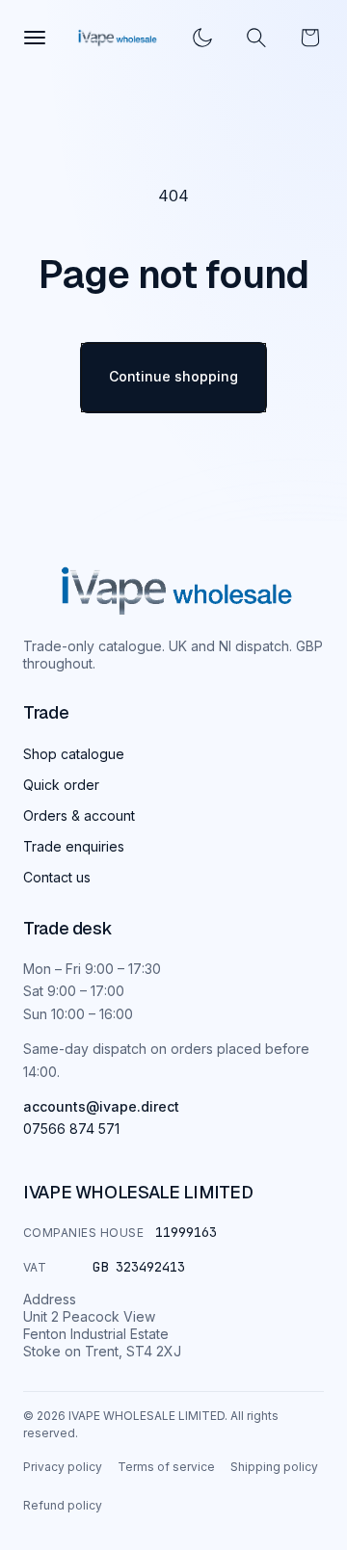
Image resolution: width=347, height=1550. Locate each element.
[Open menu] (34, 37)
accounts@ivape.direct (101, 1106)
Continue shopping (173, 376)
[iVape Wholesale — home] (177, 591)
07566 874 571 (71, 1128)
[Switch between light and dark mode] (202, 37)
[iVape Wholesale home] (118, 38)
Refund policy (62, 1505)
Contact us (57, 877)
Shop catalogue (73, 754)
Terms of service (166, 1466)
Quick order (61, 784)
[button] (256, 37)
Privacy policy (62, 1466)
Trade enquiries (73, 846)
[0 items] (310, 37)
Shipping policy (274, 1466)
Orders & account (79, 815)
